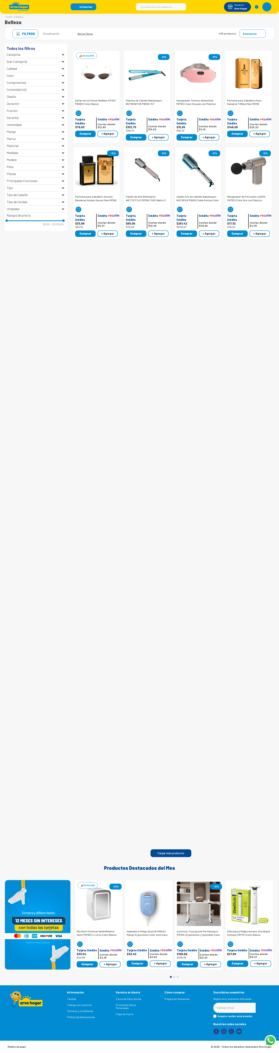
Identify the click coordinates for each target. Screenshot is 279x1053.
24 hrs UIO (89, 885)
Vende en (239, 4)
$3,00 (46, 224)
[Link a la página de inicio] (9, 17)
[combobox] (161, 6)
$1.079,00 (57, 224)
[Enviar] (263, 1008)
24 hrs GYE (88, 55)
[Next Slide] (269, 920)
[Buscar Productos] (181, 6)
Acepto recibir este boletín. (235, 1016)
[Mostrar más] (171, 853)
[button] (83, 6)
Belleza (19, 17)
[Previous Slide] (79, 920)
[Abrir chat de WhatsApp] (270, 1040)
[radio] (64, 33)
